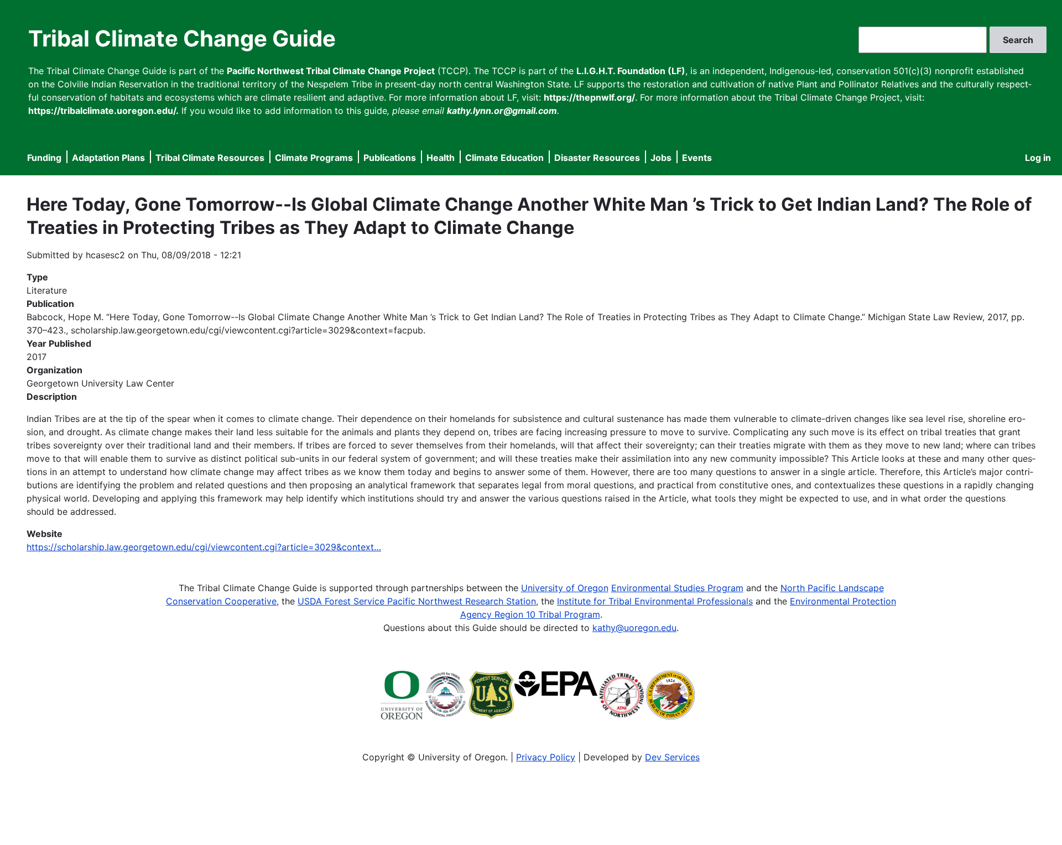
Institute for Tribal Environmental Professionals (655, 601)
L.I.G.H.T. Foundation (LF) (630, 70)
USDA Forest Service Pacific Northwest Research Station (417, 601)
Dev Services (672, 757)
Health (440, 157)
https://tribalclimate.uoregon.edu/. (103, 110)
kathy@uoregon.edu (634, 627)
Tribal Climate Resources (209, 157)
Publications (389, 157)
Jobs (660, 157)
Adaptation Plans (108, 157)
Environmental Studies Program (677, 587)
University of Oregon (564, 587)
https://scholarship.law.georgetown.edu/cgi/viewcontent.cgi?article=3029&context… (204, 546)
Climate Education (504, 157)
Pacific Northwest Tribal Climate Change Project (331, 70)
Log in (1038, 157)
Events (697, 157)
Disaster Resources (597, 157)
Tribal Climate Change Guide (182, 38)
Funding (44, 157)
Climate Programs (314, 157)
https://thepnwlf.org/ (589, 97)
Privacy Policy (545, 757)
